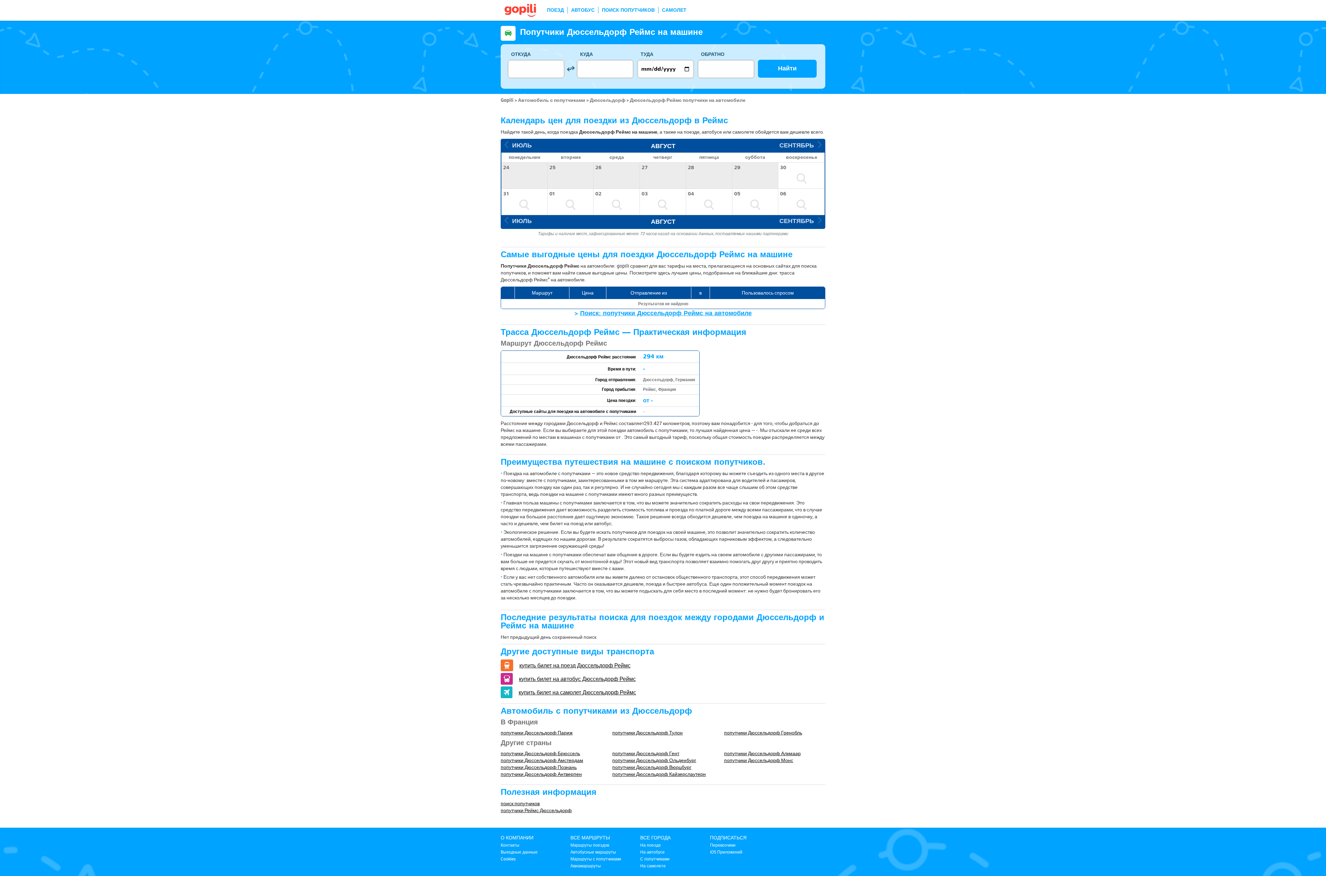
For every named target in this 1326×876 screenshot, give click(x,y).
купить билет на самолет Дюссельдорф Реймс (577, 692)
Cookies (508, 858)
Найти (787, 68)
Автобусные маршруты (593, 852)
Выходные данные (519, 852)
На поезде (650, 845)
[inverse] (571, 69)
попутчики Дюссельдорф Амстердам (542, 760)
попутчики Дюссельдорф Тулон (647, 732)
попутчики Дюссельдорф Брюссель (540, 753)
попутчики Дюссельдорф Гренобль (763, 732)
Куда (586, 54)
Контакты (510, 845)
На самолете (653, 865)
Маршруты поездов (589, 845)
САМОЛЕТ (674, 10)
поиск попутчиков (520, 803)
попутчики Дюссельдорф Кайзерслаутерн (659, 774)
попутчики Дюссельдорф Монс (758, 760)
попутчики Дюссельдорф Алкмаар (762, 753)
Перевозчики (723, 845)
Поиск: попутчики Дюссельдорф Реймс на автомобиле (666, 313)
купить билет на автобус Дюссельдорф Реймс (577, 679)
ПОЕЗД (555, 10)
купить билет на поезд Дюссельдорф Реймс (575, 665)
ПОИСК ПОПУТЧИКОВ (628, 10)
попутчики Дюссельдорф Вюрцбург (651, 767)
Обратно (712, 54)
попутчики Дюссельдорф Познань (539, 767)
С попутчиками (655, 858)
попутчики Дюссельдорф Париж (537, 732)
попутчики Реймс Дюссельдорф (536, 810)
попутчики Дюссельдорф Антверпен (541, 774)
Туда (647, 54)
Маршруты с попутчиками (595, 858)
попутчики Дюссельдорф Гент (645, 753)
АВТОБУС (583, 10)
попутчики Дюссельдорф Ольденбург (654, 760)
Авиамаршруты (585, 865)
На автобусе (652, 852)
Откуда (521, 54)
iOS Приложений (726, 852)
